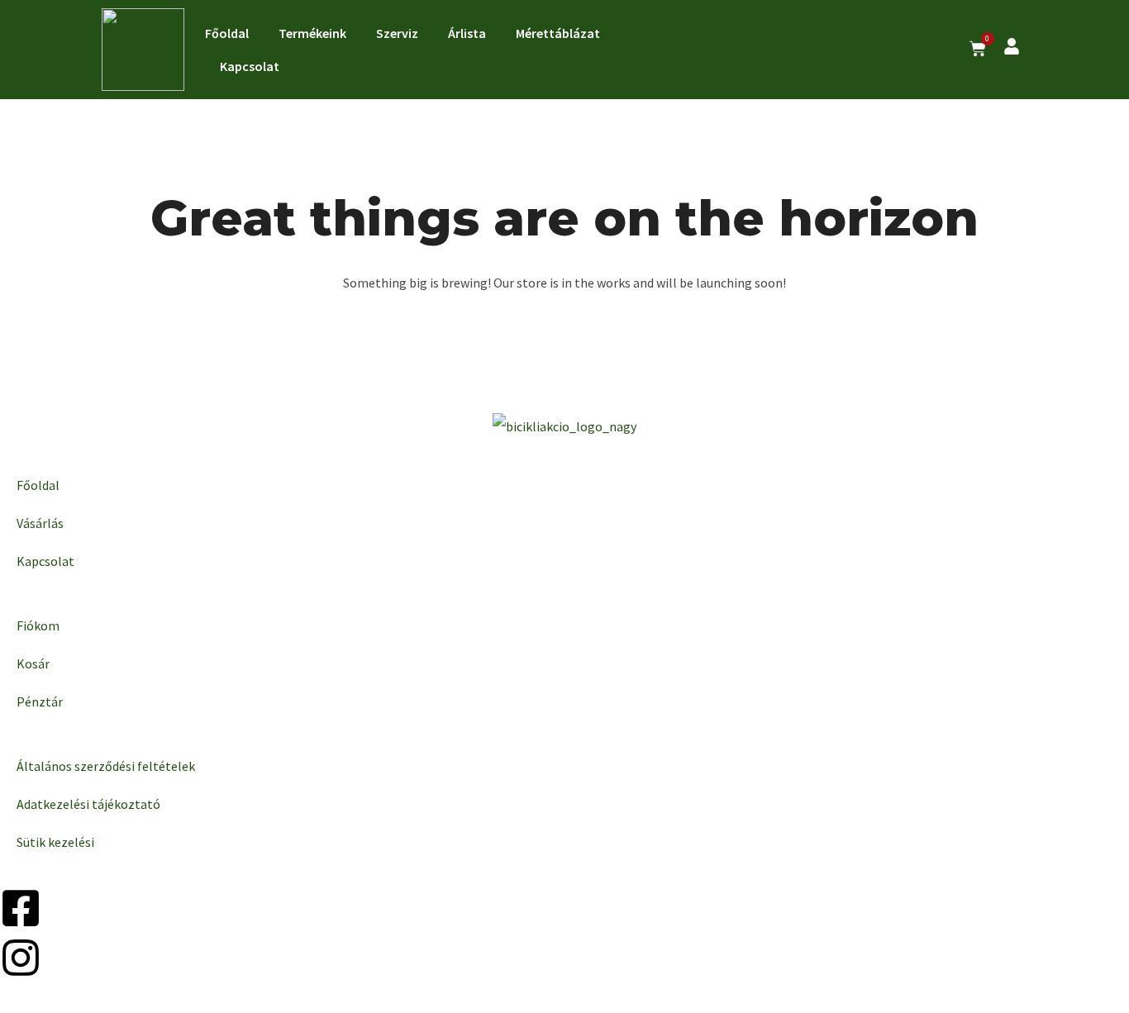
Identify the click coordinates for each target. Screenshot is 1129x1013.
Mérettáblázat (558, 33)
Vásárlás (40, 523)
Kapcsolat (249, 66)
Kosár (33, 663)
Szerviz (397, 33)
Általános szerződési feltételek (106, 766)
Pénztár (40, 701)
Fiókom (38, 625)
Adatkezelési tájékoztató (88, 804)
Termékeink (312, 33)
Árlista (467, 33)
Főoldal (227, 33)
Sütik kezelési (55, 842)
